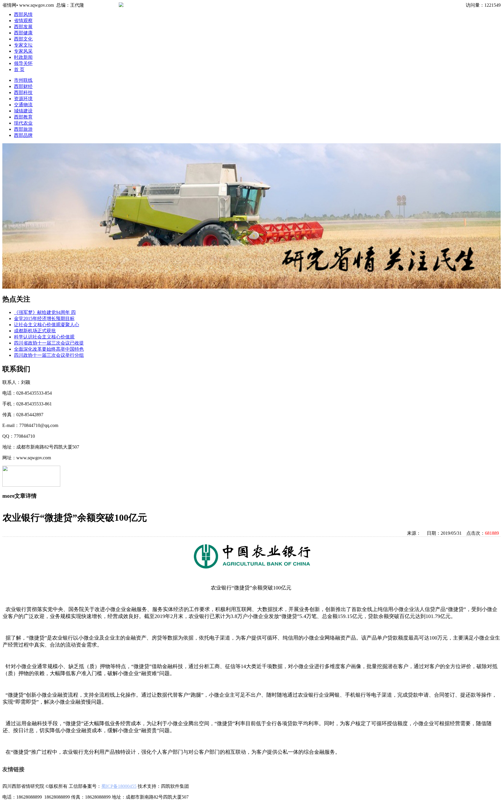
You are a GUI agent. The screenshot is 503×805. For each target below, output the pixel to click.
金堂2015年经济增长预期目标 (44, 318)
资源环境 (23, 98)
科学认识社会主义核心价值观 (44, 336)
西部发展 (23, 26)
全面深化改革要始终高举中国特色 (49, 349)
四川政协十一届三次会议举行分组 (49, 355)
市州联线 (23, 80)
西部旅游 (23, 129)
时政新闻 (23, 57)
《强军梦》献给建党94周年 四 (45, 312)
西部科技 (23, 92)
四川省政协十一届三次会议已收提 (49, 342)
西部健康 (23, 32)
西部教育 (23, 116)
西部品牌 (23, 135)
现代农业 (23, 123)
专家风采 (23, 51)
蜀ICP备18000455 (119, 786)
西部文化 (23, 38)
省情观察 (23, 20)
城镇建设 (23, 110)
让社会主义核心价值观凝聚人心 (46, 324)
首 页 (19, 69)
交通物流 (23, 104)
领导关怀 (23, 63)
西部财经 (23, 86)
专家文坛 (23, 45)
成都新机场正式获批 (35, 330)
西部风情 (23, 14)
